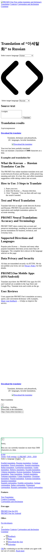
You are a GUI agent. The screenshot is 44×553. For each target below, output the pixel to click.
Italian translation (7, 467)
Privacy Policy (30, 266)
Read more (20, 551)
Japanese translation (8, 481)
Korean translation (24, 472)
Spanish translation (32, 465)
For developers (6, 523)
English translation (8, 463)
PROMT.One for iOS (9, 511)
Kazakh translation (33, 470)
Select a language (7, 459)
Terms (3, 457)
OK (2, 549)
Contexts (13, 4)
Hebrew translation (17, 470)
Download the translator (11, 133)
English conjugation (25, 483)
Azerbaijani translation (23, 467)
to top (3, 454)
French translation (17, 465)
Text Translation (7, 497)
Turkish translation (30, 474)
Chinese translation (8, 472)
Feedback (12, 536)
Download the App (15, 542)
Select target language (10, 101)
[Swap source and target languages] (22, 98)
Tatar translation (16, 474)
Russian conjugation (19, 487)
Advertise (12, 544)
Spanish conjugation (9, 483)
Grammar (4, 6)
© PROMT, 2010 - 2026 (27, 457)
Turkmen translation (8, 476)
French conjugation (35, 487)
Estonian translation (32, 479)
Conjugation (28, 4)
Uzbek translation (24, 476)
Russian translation (23, 463)
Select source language (10, 55)
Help (10, 539)
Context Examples (8, 499)
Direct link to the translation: (12, 409)
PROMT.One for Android (11, 513)
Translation (5, 4)
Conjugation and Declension (12, 502)
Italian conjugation (18, 485)
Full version (11, 457)
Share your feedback (9, 301)
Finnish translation (17, 479)
